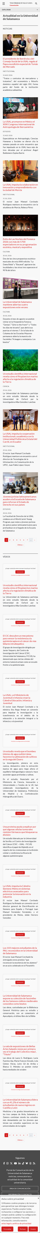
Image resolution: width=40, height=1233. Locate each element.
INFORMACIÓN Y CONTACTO (20, 1194)
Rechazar (23, 1229)
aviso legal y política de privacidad (16, 1223)
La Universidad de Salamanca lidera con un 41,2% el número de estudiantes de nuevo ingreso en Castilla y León (20, 1103)
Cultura (6, 252)
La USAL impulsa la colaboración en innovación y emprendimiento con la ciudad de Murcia (20, 187)
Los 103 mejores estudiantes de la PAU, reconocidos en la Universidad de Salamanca (20, 950)
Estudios (6, 131)
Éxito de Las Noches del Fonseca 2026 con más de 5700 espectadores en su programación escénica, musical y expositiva (20, 243)
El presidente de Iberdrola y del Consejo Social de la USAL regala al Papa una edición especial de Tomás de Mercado (20, 62)
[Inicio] (21, 4)
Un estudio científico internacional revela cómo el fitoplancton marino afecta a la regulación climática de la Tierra (20, 377)
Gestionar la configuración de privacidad (20, 575)
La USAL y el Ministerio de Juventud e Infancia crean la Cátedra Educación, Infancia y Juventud (17, 699)
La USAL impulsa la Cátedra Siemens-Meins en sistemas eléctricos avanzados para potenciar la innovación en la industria (17, 891)
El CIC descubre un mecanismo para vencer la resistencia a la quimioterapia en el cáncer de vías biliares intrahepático (19, 639)
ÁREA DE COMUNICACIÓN (20, 1188)
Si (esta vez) (20, 572)
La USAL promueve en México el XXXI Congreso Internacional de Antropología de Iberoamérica (19, 124)
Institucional (9, 71)
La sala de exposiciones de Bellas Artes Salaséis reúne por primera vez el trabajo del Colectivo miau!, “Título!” (19, 1050)
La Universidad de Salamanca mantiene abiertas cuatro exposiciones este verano (17, 304)
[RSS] (34, 1163)
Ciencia (6, 386)
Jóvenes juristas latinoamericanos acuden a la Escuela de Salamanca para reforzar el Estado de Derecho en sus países (19, 500)
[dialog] (20, 1214)
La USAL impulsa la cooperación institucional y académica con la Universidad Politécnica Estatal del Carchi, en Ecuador (20, 437)
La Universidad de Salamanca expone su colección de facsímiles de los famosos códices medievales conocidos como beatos (20, 999)
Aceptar (33, 1229)
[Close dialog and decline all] (38, 1197)
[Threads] (30, 1163)
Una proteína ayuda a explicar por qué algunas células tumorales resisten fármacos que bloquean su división (20, 830)
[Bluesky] (27, 1163)
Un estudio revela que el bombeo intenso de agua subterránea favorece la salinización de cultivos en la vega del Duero (20, 755)
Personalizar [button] (7, 1229)
